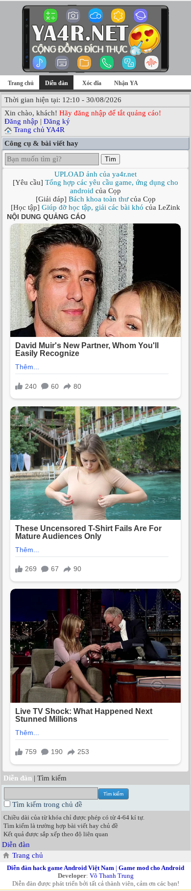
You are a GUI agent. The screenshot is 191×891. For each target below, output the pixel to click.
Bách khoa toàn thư (98, 199)
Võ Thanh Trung (112, 875)
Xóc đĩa (91, 83)
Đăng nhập (21, 121)
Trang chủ (21, 83)
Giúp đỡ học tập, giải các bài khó (92, 207)
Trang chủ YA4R (39, 130)
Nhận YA (126, 83)
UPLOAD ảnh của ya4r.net (95, 174)
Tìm (110, 159)
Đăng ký (57, 121)
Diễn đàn (16, 844)
